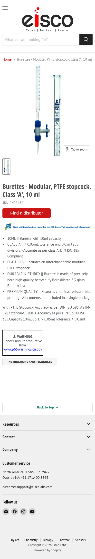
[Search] (86, 39)
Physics (14, 540)
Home (7, 59)
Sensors (80, 540)
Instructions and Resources (30, 362)
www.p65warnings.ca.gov (22, 349)
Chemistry (31, 540)
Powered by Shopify (47, 550)
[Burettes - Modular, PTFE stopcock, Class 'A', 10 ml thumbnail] (6, 166)
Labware (64, 540)
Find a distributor (26, 213)
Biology (48, 540)
